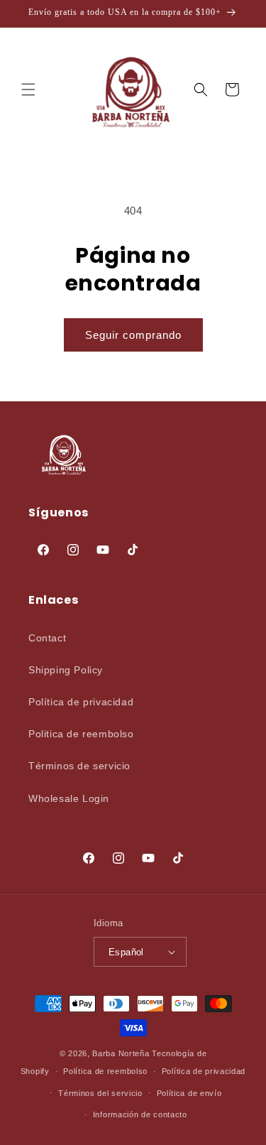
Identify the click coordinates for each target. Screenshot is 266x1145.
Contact (47, 638)
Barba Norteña (120, 1053)
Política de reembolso (105, 1071)
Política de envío (189, 1093)
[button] (28, 89)
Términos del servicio (100, 1093)
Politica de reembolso (81, 733)
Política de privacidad (80, 701)
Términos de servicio (79, 765)
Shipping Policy (65, 669)
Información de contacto (140, 1114)
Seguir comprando (133, 335)
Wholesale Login (68, 798)
